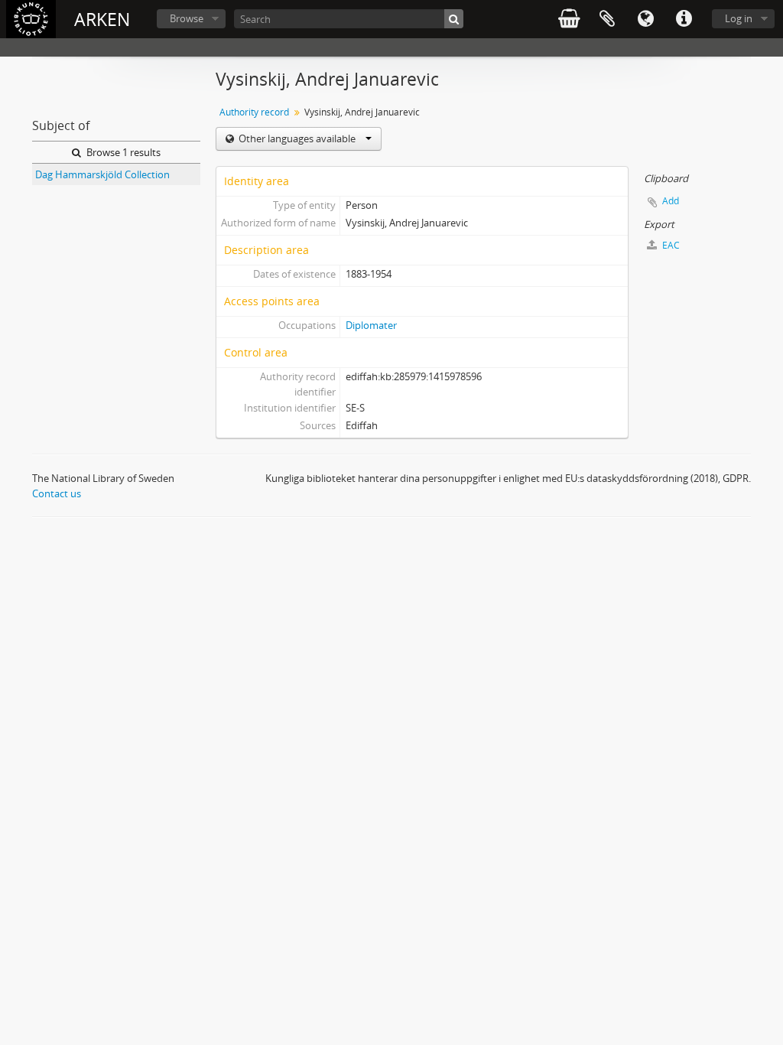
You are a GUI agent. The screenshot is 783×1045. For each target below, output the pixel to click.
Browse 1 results (122, 152)
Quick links (683, 19)
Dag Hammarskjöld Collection (102, 174)
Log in (738, 18)
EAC (670, 245)
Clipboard (607, 19)
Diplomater (371, 325)
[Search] (453, 18)
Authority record (254, 112)
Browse (186, 18)
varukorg (569, 19)
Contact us (56, 493)
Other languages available (297, 138)
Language (645, 19)
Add (670, 200)
